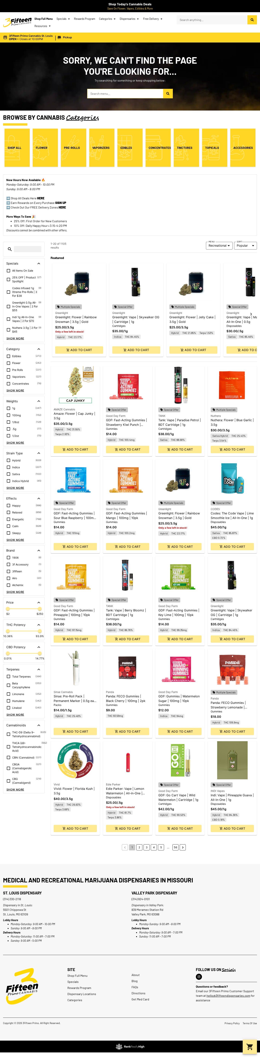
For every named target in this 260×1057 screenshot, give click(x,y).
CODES (215, 509)
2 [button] (139, 847)
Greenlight (61, 312)
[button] (38, 37)
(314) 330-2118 (12, 899)
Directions (138, 993)
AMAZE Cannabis (64, 409)
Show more (15, 338)
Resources (40, 26)
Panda (110, 692)
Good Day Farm (115, 415)
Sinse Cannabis (63, 692)
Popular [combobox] (242, 245)
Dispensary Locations (81, 994)
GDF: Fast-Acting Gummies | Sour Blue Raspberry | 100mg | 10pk (75, 517)
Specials (61, 18)
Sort (239, 241)
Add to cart (81, 350)
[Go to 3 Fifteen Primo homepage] (17, 22)
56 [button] (175, 847)
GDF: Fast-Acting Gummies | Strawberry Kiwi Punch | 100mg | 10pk (126, 424)
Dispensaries (127, 18)
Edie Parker (113, 784)
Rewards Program (84, 18)
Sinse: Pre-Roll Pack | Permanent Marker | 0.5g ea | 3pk (75, 700)
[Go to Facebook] (199, 977)
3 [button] (147, 847)
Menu (212, 241)
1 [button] (132, 847)
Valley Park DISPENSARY (154, 893)
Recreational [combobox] (218, 245)
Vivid (57, 784)
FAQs (135, 987)
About (136, 975)
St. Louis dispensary (22, 893)
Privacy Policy (232, 1023)
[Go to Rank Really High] (130, 1046)
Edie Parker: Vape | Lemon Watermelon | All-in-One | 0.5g (125, 793)
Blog (135, 981)
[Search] (252, 19)
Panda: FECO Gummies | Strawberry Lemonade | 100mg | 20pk (228, 707)
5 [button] (161, 847)
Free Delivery (151, 18)
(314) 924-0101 (141, 899)
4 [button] (154, 847)
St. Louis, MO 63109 (15, 914)
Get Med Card (140, 999)
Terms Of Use (250, 1023)
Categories (105, 18)
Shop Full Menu (43, 18)
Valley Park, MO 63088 (145, 914)
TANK (161, 415)
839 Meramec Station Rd (147, 909)
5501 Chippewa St (14, 909)
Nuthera (216, 415)
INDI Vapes (218, 790)
